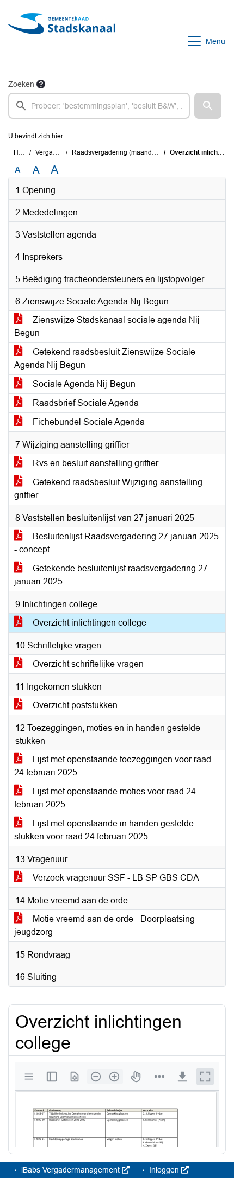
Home (23, 152)
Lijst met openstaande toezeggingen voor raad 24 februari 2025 (112, 766)
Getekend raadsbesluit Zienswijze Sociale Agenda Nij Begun (104, 358)
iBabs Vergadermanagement (70, 1170)
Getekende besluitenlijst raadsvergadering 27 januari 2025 (111, 575)
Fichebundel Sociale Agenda (87, 421)
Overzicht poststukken (74, 705)
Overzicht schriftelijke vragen (87, 663)
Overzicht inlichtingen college (88, 622)
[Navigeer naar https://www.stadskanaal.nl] (61, 41)
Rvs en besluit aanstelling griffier (94, 463)
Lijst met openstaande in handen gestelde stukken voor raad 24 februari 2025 (104, 830)
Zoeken (21, 84)
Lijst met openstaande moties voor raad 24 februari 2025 (105, 798)
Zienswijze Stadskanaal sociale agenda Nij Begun (107, 326)
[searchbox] (99, 106)
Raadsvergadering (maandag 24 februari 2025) (142, 152)
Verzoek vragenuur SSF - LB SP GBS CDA (114, 877)
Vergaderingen (57, 152)
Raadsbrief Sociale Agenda (84, 402)
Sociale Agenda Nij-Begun (83, 384)
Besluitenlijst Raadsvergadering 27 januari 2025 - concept (116, 543)
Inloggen (164, 1170)
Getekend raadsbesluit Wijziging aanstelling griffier (108, 488)
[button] (207, 106)
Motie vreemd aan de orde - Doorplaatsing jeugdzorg (104, 925)
